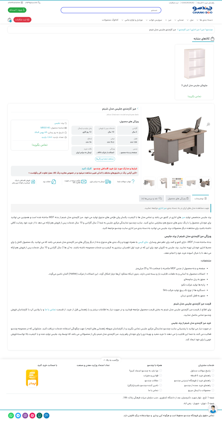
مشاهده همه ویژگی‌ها (105, 158)
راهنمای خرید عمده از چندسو (197, 385)
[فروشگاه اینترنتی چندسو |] (202, 10)
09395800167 (31, 2)
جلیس (57, 123)
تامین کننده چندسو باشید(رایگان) (143, 385)
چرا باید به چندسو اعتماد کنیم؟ (143, 370)
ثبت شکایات (174, 2)
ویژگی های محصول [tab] (177, 198)
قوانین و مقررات (150, 375)
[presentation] (144, 184)
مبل (191, 19)
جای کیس (143, 242)
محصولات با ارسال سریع (199, 390)
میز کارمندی (184, 29)
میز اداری (195, 29)
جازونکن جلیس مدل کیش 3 (194, 85)
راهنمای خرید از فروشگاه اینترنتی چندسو (192, 380)
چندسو (209, 29)
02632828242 (187, 2)
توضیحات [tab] (199, 198)
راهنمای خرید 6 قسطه (205, 2)
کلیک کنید (87, 168)
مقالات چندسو (151, 380)
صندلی (180, 19)
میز (169, 19)
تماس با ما (50, 309)
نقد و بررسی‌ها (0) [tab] (150, 198)
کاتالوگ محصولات (110, 19)
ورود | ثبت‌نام (16, 9)
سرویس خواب (155, 19)
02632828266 (14, 2)
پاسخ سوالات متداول (201, 370)
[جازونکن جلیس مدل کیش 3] (194, 64)
